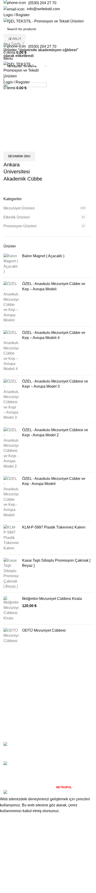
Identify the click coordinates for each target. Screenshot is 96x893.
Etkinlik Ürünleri (16, 217)
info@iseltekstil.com (43, 9)
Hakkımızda (13, 712)
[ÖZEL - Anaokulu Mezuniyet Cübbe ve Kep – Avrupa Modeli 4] (11, 351)
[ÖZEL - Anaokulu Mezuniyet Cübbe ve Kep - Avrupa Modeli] (11, 497)
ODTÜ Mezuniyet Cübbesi (44, 630)
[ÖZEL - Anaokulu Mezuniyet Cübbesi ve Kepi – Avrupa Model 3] (11, 399)
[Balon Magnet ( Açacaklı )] (11, 263)
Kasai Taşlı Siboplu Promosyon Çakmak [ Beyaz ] (56, 562)
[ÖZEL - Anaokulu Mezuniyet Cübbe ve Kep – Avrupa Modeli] (11, 302)
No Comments (60, 752)
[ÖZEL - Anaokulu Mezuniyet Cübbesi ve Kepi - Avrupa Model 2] (11, 448)
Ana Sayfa (12, 44)
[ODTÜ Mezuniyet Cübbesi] (11, 635)
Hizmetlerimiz (14, 721)
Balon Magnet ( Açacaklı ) (43, 256)
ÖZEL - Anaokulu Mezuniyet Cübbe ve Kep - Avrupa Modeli (53, 481)
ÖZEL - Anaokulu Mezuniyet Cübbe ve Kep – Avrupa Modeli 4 (53, 335)
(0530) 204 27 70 (42, 3)
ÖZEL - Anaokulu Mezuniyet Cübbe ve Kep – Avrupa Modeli (53, 286)
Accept (9, 818)
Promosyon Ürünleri (20, 226)
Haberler (10, 730)
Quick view (9, 146)
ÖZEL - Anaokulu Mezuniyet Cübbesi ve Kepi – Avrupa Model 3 (55, 383)
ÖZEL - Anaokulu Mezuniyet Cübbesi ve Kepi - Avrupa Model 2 (55, 432)
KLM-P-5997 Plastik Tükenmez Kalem (53, 527)
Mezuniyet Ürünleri (19, 208)
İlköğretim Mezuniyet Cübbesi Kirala (52, 599)
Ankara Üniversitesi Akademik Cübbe (22, 172)
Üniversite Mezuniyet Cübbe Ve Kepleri (58, 744)
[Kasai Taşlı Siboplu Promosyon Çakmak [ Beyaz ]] (11, 573)
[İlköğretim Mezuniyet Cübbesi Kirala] (11, 608)
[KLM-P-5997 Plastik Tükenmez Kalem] (11, 538)
